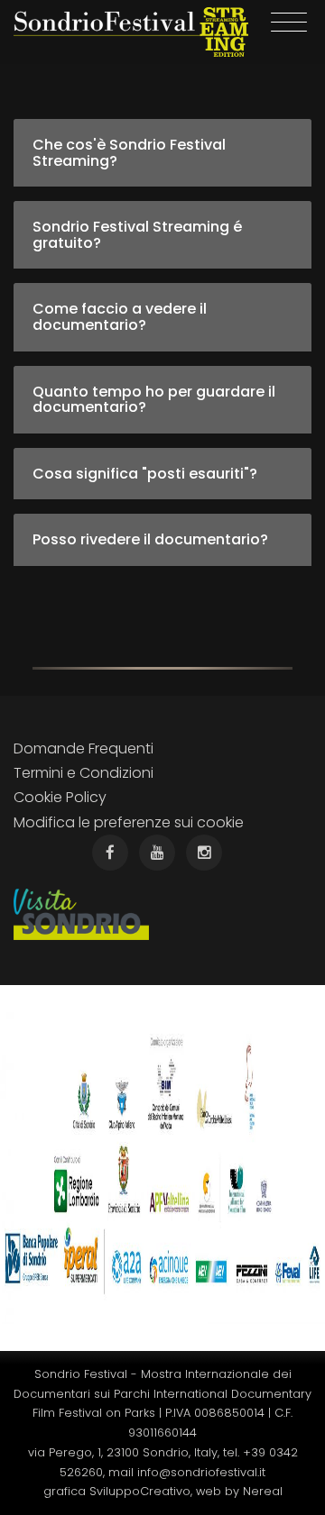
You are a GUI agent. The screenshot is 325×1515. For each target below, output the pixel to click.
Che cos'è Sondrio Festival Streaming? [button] (129, 152)
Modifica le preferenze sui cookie (129, 822)
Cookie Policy (60, 797)
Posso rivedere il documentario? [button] (150, 539)
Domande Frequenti (83, 748)
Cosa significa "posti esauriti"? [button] (144, 473)
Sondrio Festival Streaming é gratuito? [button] (137, 234)
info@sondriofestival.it (201, 1472)
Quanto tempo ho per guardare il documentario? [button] (153, 399)
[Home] (131, 32)
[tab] (162, 153)
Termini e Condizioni (83, 772)
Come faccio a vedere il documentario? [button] (119, 316)
